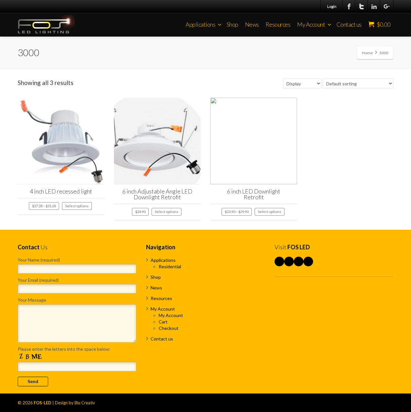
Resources (278, 24)
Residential (170, 266)
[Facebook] (349, 6)
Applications (200, 24)
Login (332, 6)
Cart (163, 321)
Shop (232, 24)
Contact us (349, 24)
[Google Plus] (386, 6)
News (252, 24)
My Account (311, 24)
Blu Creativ (84, 402)
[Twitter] (361, 6)
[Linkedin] (374, 6)
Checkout (169, 328)
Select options (77, 206)
